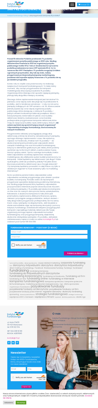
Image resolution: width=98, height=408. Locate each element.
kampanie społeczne (73, 281)
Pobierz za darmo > (75, 253)
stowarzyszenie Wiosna (27, 294)
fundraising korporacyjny (26, 276)
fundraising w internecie (61, 278)
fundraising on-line (18, 279)
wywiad (58, 297)
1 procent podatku (16, 263)
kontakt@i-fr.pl (49, 219)
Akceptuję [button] (21, 402)
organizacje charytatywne (20, 287)
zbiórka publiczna (68, 297)
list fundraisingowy (17, 284)
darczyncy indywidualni (26, 265)
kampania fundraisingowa (27, 281)
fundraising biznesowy (39, 271)
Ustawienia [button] (8, 402)
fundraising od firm (75, 276)
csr (11, 266)
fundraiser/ (78, 268)
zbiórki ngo (81, 297)
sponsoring (14, 294)
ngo (61, 284)
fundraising (19, 270)
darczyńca (47, 265)
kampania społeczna (54, 281)
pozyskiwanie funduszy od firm (64, 289)
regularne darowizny (52, 291)
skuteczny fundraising (72, 291)
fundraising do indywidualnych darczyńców (35, 273)
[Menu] (72, 4)
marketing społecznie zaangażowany (42, 284)
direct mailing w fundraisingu (22, 268)
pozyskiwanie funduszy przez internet (26, 291)
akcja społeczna (30, 263)
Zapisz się (26, 387)
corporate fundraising (73, 263)
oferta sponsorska (71, 284)
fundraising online (37, 278)
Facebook (39, 268)
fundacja (68, 268)
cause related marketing (49, 263)
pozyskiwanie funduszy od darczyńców (29, 289)
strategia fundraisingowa (52, 294)
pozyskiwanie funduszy (47, 286)
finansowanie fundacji (53, 268)
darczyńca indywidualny (69, 265)
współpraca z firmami (44, 297)
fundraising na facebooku (54, 276)
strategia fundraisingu (75, 294)
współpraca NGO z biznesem (22, 297)
